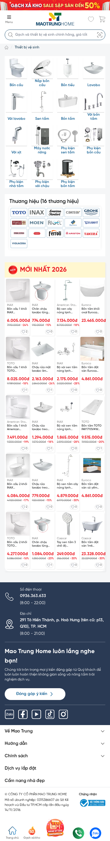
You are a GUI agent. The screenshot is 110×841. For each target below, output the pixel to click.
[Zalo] (9, 714)
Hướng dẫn (16, 743)
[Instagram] (63, 714)
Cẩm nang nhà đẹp (25, 780)
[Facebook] (23, 714)
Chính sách (16, 756)
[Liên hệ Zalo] (95, 833)
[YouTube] (36, 714)
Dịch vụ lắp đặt (20, 768)
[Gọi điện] (78, 833)
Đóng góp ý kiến (31, 694)
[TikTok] (50, 714)
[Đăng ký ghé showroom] (55, 828)
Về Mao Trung (19, 731)
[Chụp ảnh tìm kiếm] (99, 34)
